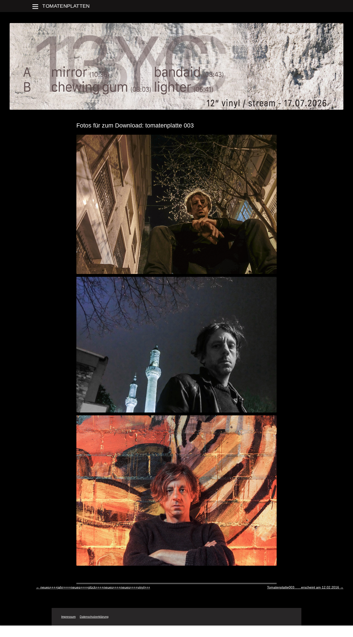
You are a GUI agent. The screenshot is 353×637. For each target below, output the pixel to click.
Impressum (68, 617)
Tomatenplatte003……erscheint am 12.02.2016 (305, 587)
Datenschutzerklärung (94, 617)
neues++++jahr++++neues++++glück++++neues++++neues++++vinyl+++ (93, 587)
